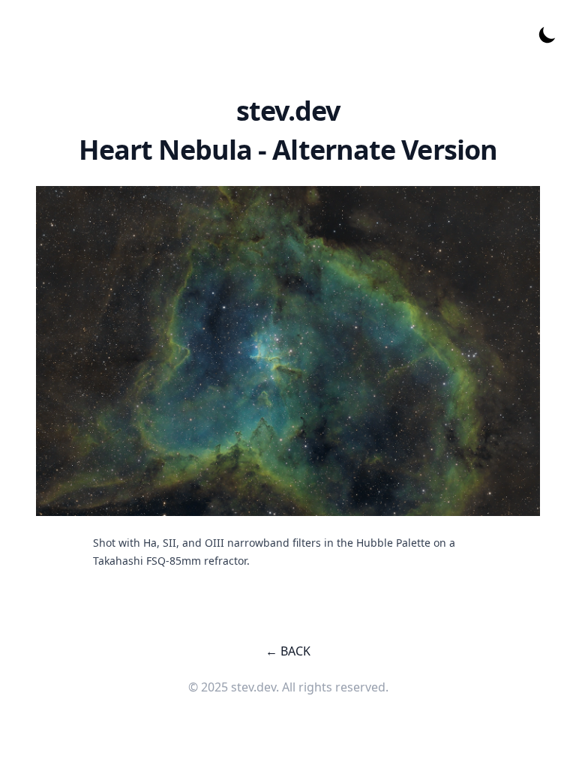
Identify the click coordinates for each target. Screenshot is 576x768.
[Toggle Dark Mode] (547, 34)
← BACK (288, 651)
